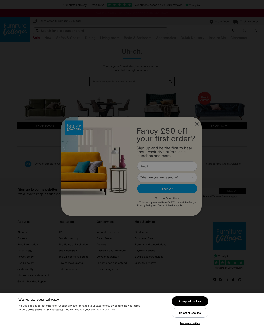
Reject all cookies (190, 313)
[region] (132, 313)
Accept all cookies (190, 301)
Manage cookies (190, 323)
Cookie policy (34, 309)
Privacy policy (55, 309)
